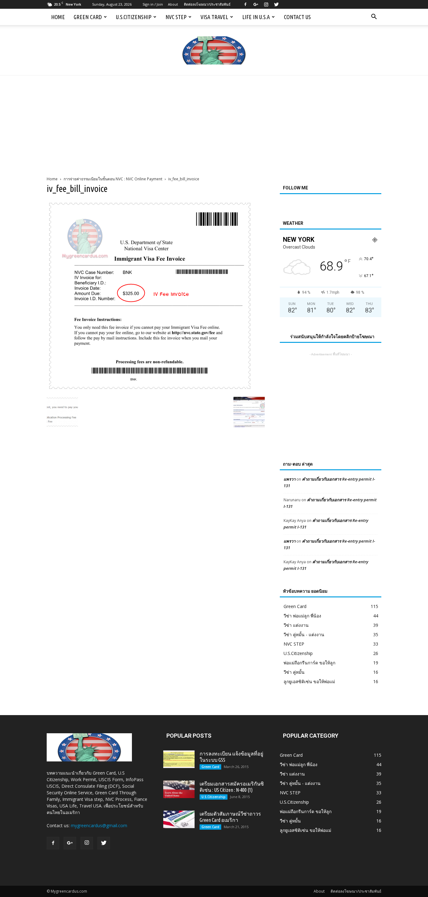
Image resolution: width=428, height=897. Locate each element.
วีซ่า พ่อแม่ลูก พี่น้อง (302, 616)
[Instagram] (266, 4)
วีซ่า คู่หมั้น (294, 672)
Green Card (88, 17)
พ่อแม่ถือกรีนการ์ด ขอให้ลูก (309, 663)
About (173, 4)
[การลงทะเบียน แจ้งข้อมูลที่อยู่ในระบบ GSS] (179, 759)
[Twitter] (276, 4)
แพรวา (289, 479)
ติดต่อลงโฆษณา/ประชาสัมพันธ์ (207, 4)
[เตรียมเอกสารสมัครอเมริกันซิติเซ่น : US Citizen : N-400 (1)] (179, 789)
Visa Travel (214, 17)
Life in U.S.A (256, 17)
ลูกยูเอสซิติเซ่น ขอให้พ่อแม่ (309, 681)
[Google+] (255, 4)
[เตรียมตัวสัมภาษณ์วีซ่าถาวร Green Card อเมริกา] (179, 819)
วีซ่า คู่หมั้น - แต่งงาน (304, 634)
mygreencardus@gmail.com (99, 825)
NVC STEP (175, 17)
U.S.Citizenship (133, 17)
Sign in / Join (153, 4)
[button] (373, 16)
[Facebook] (245, 4)
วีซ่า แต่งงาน (296, 625)
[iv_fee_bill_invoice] (150, 389)
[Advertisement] (214, 122)
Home (58, 17)
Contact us (297, 17)
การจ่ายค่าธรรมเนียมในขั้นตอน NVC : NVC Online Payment (113, 179)
